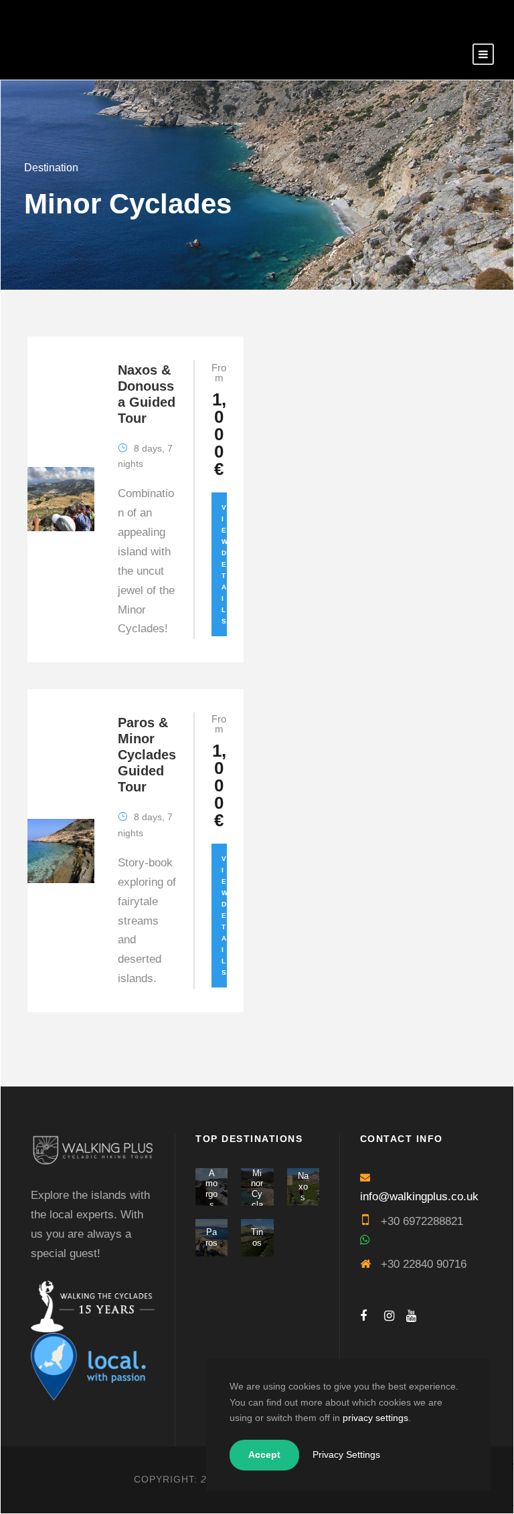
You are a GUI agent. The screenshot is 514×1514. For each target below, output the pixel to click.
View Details (225, 564)
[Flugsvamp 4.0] (101, 1305)
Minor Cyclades (257, 1199)
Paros (211, 1237)
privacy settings (375, 1417)
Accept (264, 1454)
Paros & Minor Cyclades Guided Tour (147, 754)
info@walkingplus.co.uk (419, 1196)
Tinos (257, 1237)
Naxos (303, 1186)
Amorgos (211, 1189)
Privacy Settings (346, 1454)
